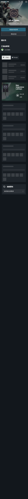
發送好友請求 (13, 29)
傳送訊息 (14, 34)
